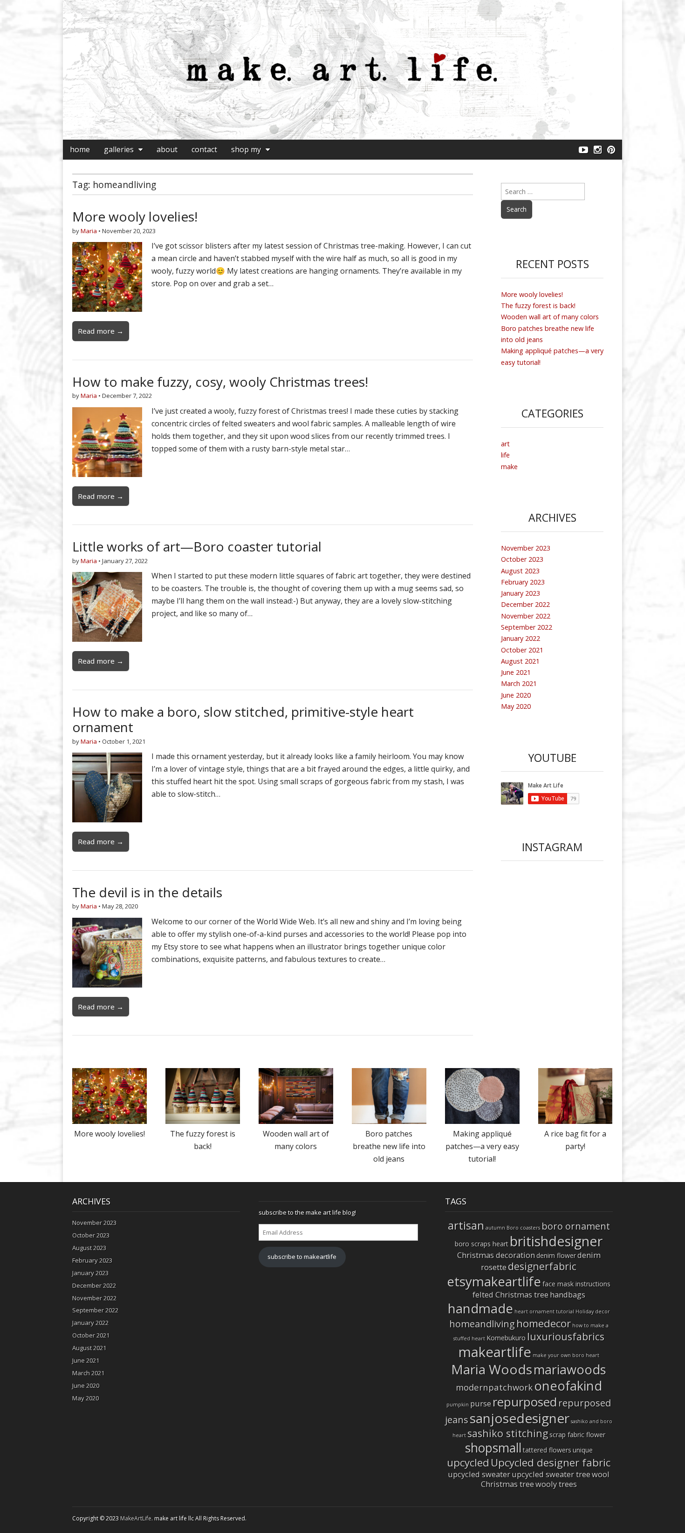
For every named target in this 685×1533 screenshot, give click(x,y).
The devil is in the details (147, 892)
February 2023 (523, 582)
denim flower (556, 1255)
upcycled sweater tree (551, 1474)
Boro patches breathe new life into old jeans (389, 1146)
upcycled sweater (479, 1474)
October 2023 (522, 559)
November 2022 (525, 616)
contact (204, 149)
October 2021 (522, 649)
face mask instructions (576, 1283)
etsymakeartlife (494, 1281)
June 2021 (516, 672)
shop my (246, 149)
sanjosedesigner (519, 1418)
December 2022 (525, 604)
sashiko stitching (507, 1433)
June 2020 (516, 695)
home (80, 149)
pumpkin (457, 1404)
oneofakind (568, 1385)
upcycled (468, 1462)
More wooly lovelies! (135, 216)
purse (480, 1403)
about (167, 149)
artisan (466, 1225)
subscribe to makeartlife (301, 1256)
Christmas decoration (496, 1255)
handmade (480, 1308)
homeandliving (482, 1324)
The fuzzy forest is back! (538, 305)
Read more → (100, 331)
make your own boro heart (566, 1355)
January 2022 (520, 638)
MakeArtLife (135, 1518)
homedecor (543, 1323)
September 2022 (526, 627)
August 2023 (520, 570)
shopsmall (493, 1447)
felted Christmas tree (510, 1294)
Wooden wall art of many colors (550, 316)
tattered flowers (547, 1450)
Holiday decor (592, 1311)
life (505, 454)
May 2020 (516, 706)
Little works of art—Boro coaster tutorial (197, 546)
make (509, 466)
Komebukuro (506, 1337)
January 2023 (520, 593)
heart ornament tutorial (544, 1311)
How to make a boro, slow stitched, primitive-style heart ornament (243, 719)
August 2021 (520, 661)
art (505, 443)
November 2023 (525, 548)
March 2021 (519, 683)
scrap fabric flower (577, 1434)
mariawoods (570, 1369)
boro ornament (575, 1226)
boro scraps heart (481, 1243)
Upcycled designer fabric (550, 1462)
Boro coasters (523, 1227)
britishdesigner (556, 1241)
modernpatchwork (494, 1387)
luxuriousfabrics (565, 1336)
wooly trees (556, 1484)
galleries (119, 149)
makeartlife (495, 1352)
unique (583, 1450)
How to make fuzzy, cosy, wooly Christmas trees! (220, 381)
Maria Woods (491, 1369)
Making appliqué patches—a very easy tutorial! (482, 1146)
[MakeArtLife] (342, 70)
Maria (89, 231)
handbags (567, 1294)
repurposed (525, 1401)
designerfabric (542, 1266)
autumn (495, 1227)
